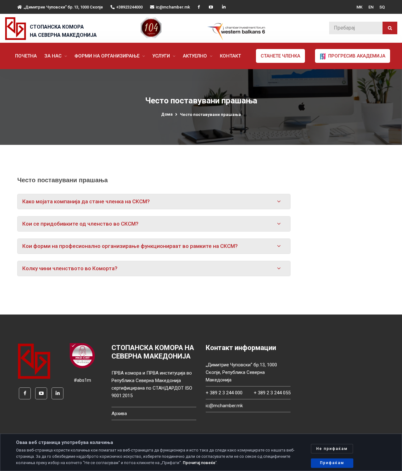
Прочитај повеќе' (199, 462)
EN (370, 7)
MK (359, 7)
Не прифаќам (332, 448)
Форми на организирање (107, 56)
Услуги (161, 56)
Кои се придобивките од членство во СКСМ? (80, 224)
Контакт (230, 56)
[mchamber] (17, 28)
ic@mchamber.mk (173, 7)
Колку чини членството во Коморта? (69, 268)
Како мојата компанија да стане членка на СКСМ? (86, 201)
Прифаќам (332, 463)
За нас (53, 56)
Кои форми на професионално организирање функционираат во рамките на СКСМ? (130, 246)
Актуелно (195, 56)
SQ (382, 7)
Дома (167, 114)
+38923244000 (129, 7)
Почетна (26, 56)
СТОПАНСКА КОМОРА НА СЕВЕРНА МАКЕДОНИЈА (63, 31)
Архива (119, 413)
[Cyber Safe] (82, 355)
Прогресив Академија (356, 56)
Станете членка (280, 56)
